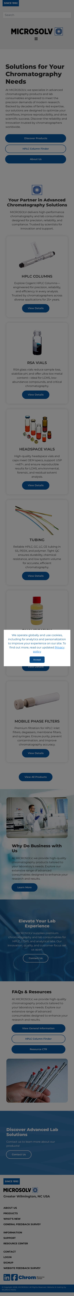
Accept (37, 659)
